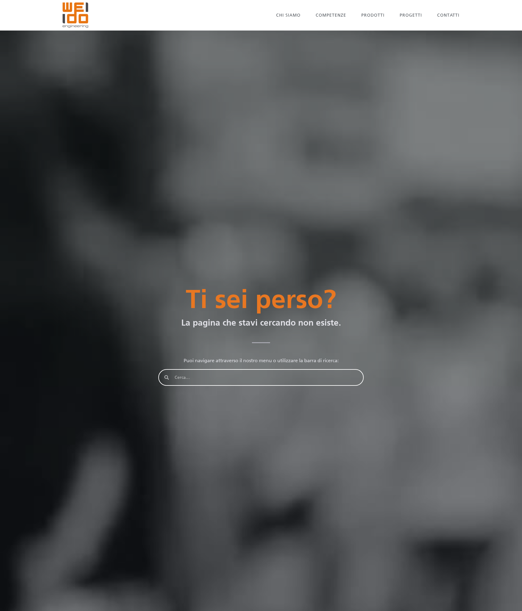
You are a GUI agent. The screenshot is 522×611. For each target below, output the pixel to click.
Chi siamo (288, 15)
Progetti (411, 15)
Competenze (331, 15)
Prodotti (373, 15)
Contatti (448, 15)
